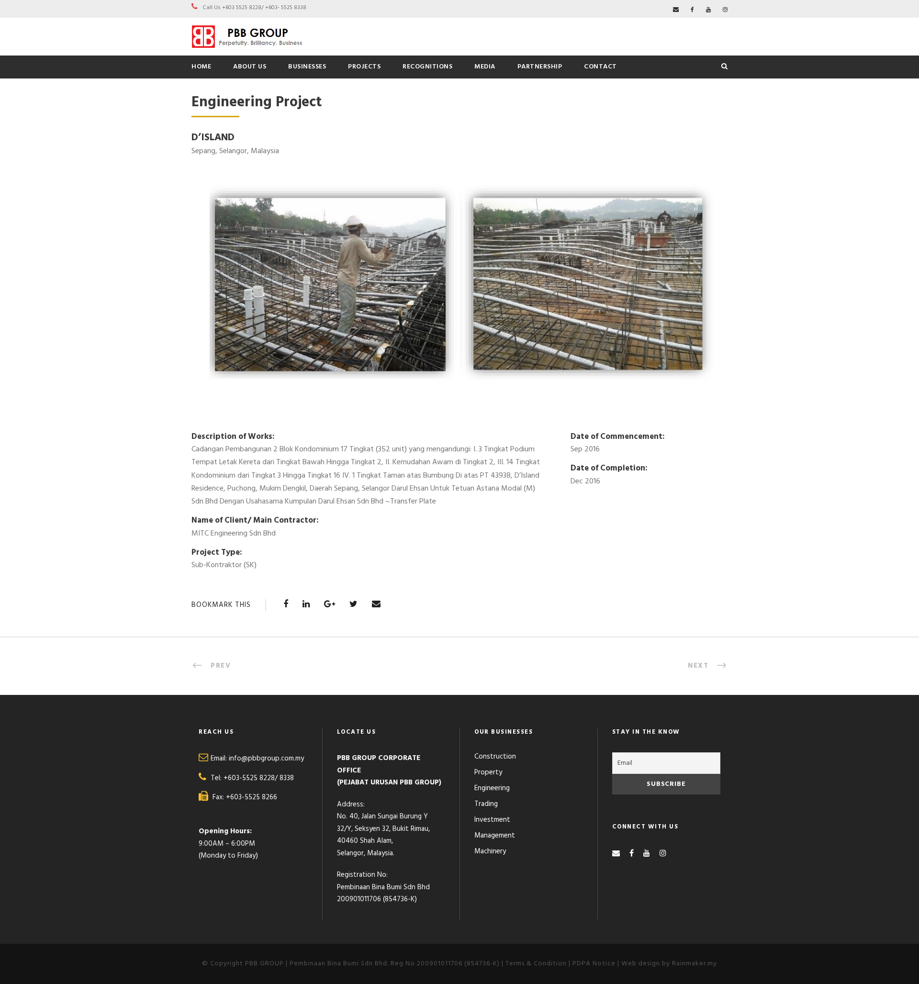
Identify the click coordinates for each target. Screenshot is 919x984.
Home (201, 66)
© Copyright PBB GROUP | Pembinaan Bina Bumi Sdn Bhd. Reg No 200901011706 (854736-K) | (353, 963)
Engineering (492, 788)
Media (484, 66)
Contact (600, 66)
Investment (492, 820)
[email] (676, 10)
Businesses (307, 66)
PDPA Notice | (596, 963)
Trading (486, 804)
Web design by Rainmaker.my (669, 963)
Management (494, 835)
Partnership (539, 66)
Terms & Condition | (538, 963)
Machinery (490, 851)
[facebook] (692, 10)
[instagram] (725, 10)
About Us (249, 66)
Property (488, 772)
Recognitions (427, 66)
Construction (495, 756)
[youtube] (708, 10)
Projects (364, 66)
